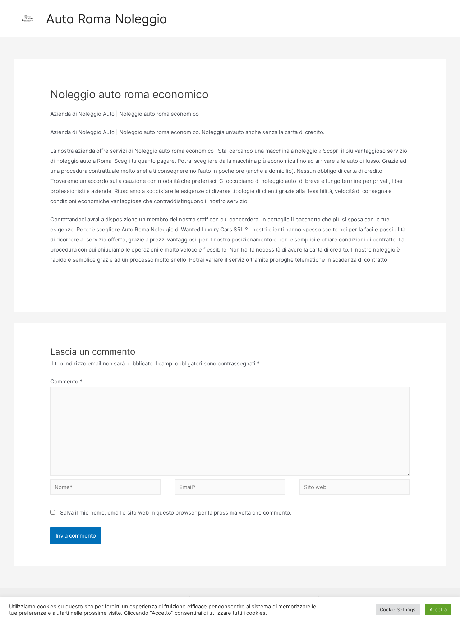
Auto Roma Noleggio (106, 18)
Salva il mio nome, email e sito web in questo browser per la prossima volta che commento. (175, 512)
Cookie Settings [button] (397, 609)
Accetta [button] (438, 609)
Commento (66, 381)
